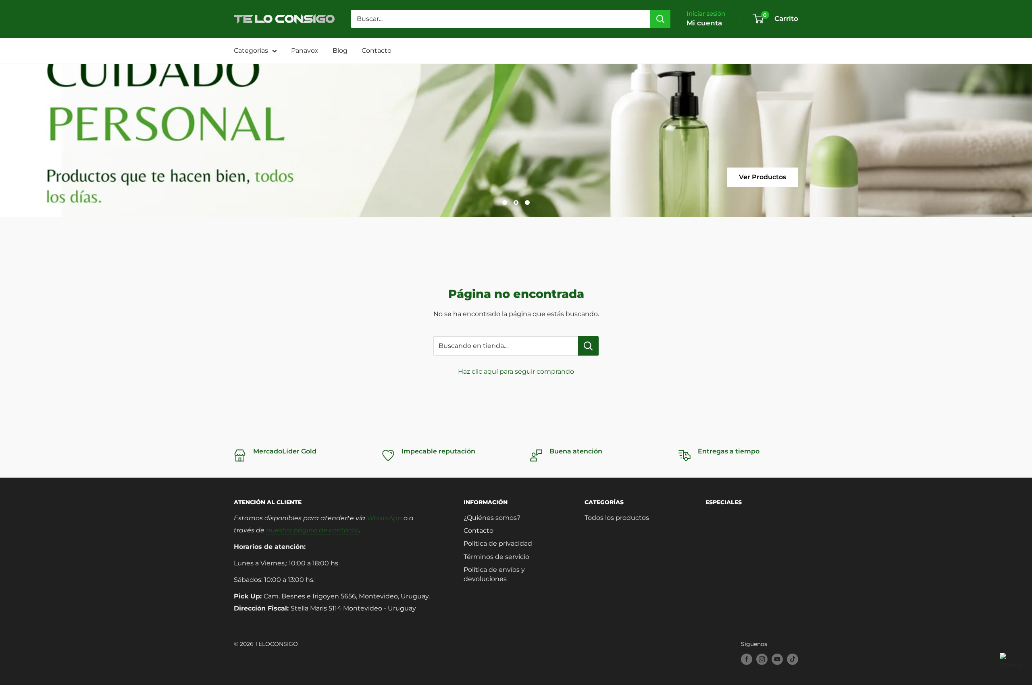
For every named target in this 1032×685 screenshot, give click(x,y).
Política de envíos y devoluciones (494, 574)
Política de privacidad (498, 543)
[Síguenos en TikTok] (792, 659)
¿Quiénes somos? (492, 518)
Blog (340, 50)
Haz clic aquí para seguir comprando (516, 371)
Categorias (251, 50)
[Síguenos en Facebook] (746, 659)
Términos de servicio (496, 557)
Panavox (304, 50)
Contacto (376, 50)
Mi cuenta (704, 23)
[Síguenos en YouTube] (777, 659)
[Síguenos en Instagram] (762, 659)
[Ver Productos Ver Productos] (516, 140)
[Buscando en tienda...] (588, 346)
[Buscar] (660, 19)
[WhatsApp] (1012, 665)
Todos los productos (617, 518)
